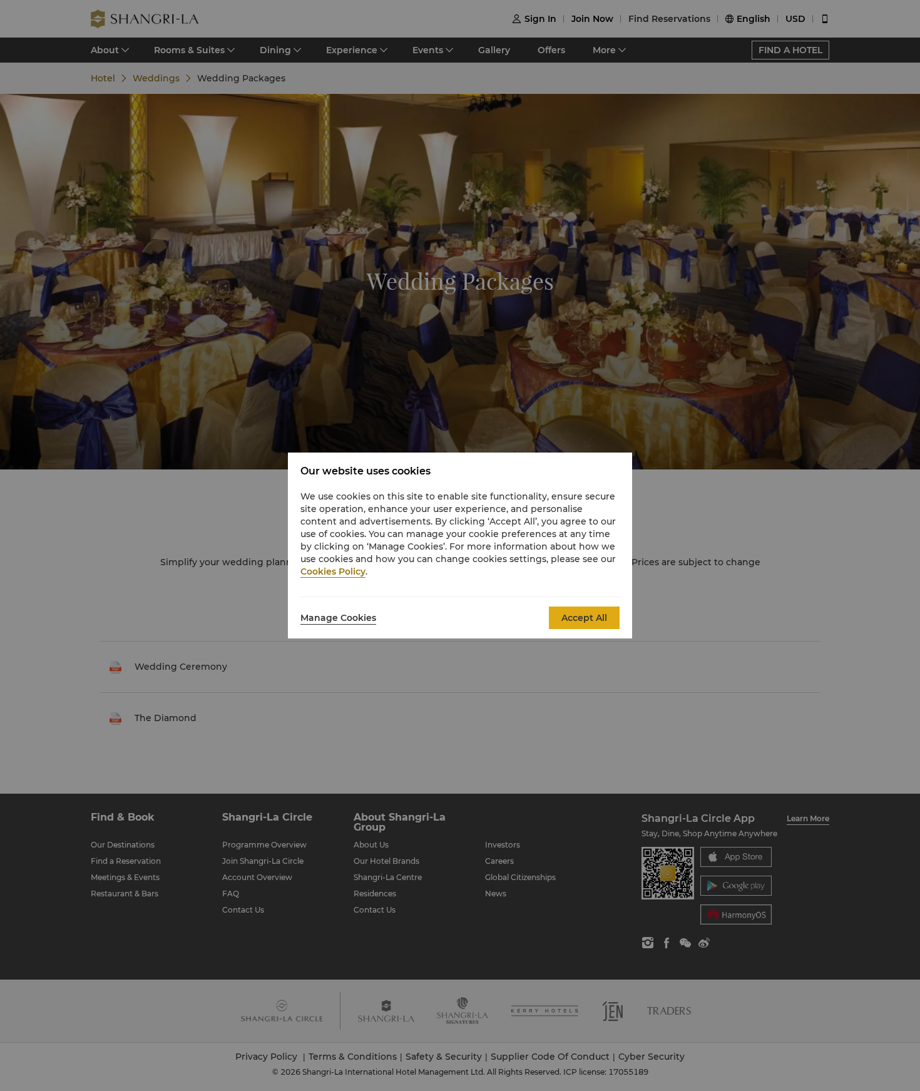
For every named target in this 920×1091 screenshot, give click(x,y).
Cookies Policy (332, 571)
